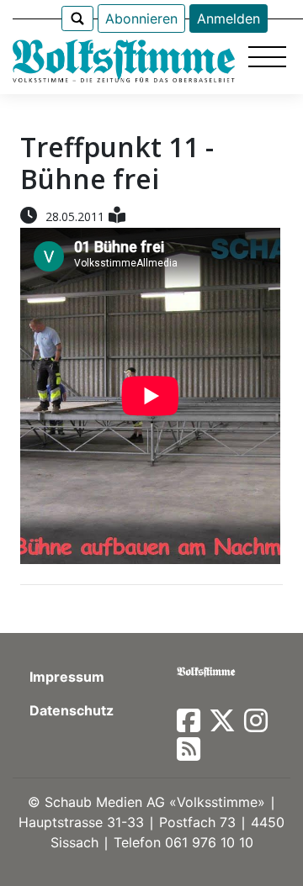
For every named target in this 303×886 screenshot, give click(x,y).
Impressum (66, 676)
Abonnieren (141, 18)
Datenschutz (71, 710)
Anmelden (228, 18)
